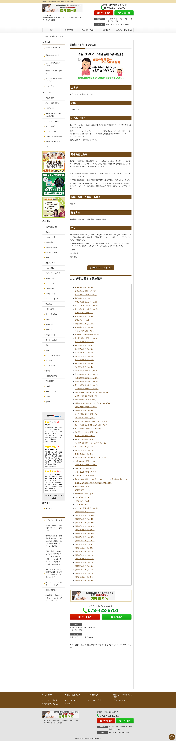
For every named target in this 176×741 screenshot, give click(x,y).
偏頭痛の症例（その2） (83, 486)
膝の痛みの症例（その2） (84, 363)
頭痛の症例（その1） (82, 504)
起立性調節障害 (51, 376)
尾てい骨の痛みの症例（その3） (86, 309)
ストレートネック (52, 299)
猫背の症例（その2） (82, 320)
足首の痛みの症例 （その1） (86, 291)
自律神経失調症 (51, 227)
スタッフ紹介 (50, 126)
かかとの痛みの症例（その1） (86, 295)
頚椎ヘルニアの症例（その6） (86, 465)
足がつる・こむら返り (54, 273)
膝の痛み (49, 330)
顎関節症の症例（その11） (84, 544)
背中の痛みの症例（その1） (85, 418)
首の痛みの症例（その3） (84, 450)
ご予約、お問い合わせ (124, 30)
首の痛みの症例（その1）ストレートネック (91, 457)
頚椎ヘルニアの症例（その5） (86, 468)
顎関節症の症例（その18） (85, 519)
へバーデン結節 (51, 391)
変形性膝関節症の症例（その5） (86, 374)
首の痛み (49, 304)
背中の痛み (50, 324)
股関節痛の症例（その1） (84, 410)
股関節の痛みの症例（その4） (86, 399)
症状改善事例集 (51, 590)
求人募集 (49, 508)
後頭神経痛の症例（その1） (85, 494)
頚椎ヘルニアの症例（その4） (86, 472)
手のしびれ (50, 268)
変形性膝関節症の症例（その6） (86, 371)
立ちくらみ (50, 278)
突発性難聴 (50, 242)
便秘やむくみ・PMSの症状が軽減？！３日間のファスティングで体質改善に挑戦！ (54, 573)
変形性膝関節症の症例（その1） (86, 389)
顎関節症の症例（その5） (84, 566)
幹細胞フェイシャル (53, 142)
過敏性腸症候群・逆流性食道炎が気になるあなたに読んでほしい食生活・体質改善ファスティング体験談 (54, 541)
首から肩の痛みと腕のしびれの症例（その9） (91, 425)
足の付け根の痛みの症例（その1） (87, 396)
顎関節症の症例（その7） (84, 559)
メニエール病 (50, 237)
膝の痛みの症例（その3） (84, 360)
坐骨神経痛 (50, 309)
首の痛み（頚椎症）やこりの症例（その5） (91, 443)
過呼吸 (48, 371)
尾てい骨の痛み (51, 314)
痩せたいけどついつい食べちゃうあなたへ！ (54, 584)
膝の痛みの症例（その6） (84, 349)
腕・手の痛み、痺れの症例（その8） (88, 428)
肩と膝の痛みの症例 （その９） (87, 338)
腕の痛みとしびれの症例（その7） (87, 432)
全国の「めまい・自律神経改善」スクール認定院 (54, 527)
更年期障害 (50, 381)
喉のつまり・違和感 (53, 355)
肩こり (48, 345)
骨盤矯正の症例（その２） (84, 298)
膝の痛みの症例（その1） (85, 367)
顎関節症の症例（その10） (85, 548)
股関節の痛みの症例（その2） (86, 407)
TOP (51, 30)
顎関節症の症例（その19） (85, 515)
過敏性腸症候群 (51, 247)
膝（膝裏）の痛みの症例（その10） (88, 334)
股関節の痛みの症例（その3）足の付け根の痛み (92, 403)
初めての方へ (70, 30)
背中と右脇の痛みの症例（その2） (87, 414)
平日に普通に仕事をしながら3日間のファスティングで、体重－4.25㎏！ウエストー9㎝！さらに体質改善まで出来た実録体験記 (54, 557)
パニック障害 (50, 366)
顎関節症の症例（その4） (84, 570)
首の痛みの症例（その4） (84, 447)
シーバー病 (50, 283)
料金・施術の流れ (88, 30)
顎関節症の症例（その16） (85, 526)
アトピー (49, 360)
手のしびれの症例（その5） (85, 436)
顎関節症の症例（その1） (84, 580)
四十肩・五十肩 (51, 340)
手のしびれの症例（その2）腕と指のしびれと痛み (93, 483)
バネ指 (48, 386)
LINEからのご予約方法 (54, 520)
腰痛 (47, 350)
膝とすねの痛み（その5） (84, 352)
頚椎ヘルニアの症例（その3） (86, 475)
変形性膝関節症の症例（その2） (87, 385)
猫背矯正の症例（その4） (84, 327)
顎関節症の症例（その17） (85, 522)
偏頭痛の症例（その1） (83, 490)
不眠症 (48, 396)
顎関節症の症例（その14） (85, 533)
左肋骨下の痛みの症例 (84, 313)
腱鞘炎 (48, 319)
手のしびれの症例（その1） (85, 439)
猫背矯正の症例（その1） (84, 316)
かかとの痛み (50, 294)
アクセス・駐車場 (52, 121)
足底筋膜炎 (50, 288)
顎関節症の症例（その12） (85, 541)
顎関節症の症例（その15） (85, 530)
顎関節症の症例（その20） (85, 512)
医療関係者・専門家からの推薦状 (54, 115)
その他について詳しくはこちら (100, 268)
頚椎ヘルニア (50, 263)
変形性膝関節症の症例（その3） (86, 381)
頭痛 (47, 257)
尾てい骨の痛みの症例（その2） (86, 305)
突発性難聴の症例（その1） (85, 331)
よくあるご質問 (51, 131)
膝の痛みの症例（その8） (84, 342)
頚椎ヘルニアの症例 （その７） (87, 461)
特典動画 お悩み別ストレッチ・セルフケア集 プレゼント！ (54, 597)
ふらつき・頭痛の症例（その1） (86, 508)
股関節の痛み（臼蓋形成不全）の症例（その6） (92, 392)
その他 (52, 36)
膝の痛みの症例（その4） (84, 356)
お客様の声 (106, 30)
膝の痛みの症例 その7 (84, 345)
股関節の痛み (50, 335)
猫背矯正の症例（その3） (84, 324)
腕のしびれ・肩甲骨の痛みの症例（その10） (91, 421)
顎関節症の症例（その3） (84, 573)
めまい (48, 232)
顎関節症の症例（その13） (85, 537)
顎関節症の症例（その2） (84, 577)
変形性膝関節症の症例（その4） (86, 378)
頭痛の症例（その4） (82, 497)
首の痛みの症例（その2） (84, 454)
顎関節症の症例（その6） (84, 562)
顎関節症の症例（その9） (84, 551)
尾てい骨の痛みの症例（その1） (86, 302)
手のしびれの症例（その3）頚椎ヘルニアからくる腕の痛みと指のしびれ (101, 479)
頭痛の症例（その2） (82, 501)
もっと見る (50, 86)
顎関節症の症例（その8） (84, 555)
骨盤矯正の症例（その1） (84, 287)
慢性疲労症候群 (51, 252)
